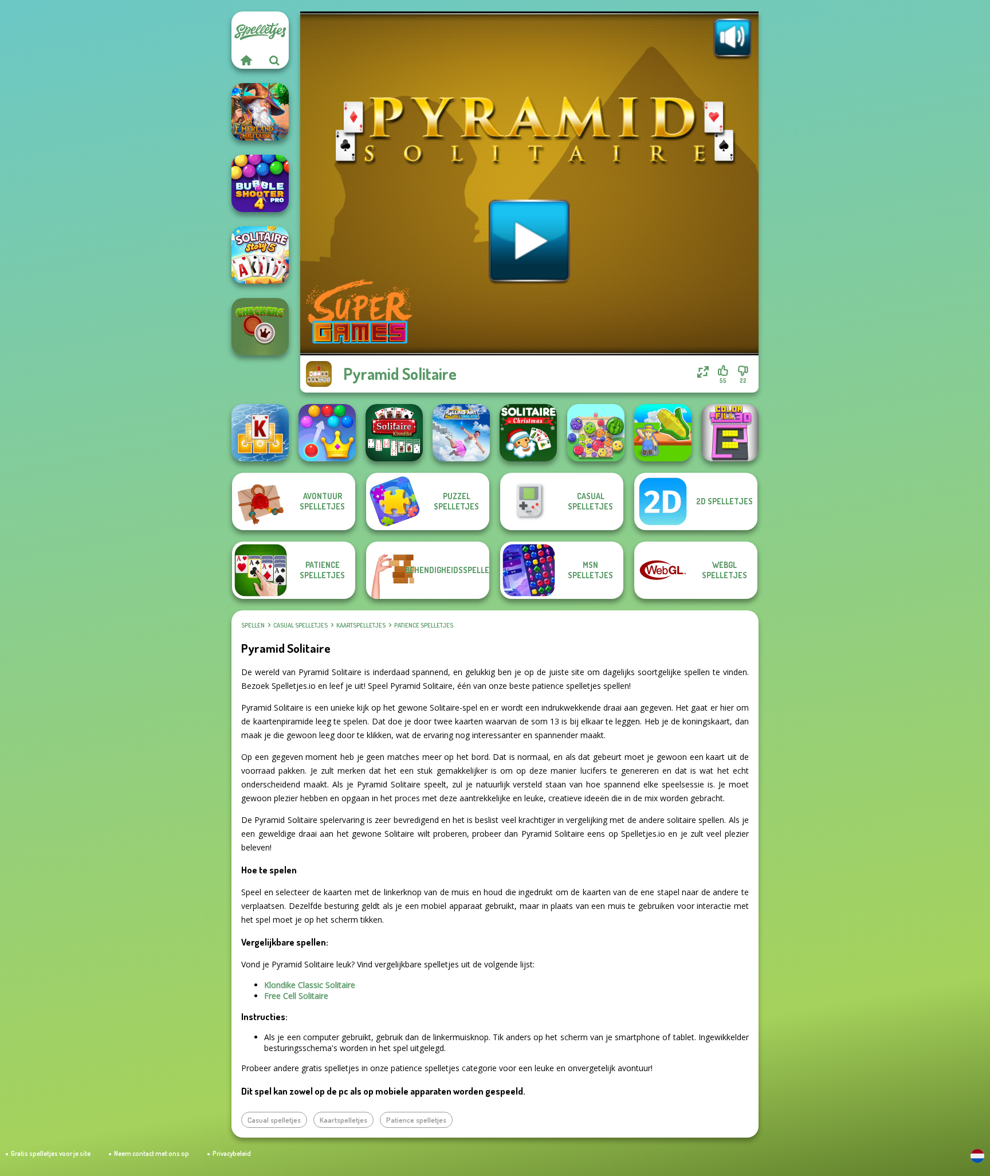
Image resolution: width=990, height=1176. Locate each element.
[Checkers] (260, 326)
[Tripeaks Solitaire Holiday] (260, 432)
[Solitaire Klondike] (394, 432)
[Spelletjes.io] (245, 60)
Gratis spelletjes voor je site (51, 1153)
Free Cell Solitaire (296, 995)
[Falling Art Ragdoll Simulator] (461, 432)
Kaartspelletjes (361, 625)
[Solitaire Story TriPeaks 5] (260, 255)
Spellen (253, 625)
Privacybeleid (232, 1153)
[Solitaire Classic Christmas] (528, 432)
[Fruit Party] (595, 432)
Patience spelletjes (423, 625)
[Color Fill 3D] (730, 432)
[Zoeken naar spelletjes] (274, 60)
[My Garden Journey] (663, 432)
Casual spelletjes (300, 625)
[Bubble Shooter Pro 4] (260, 183)
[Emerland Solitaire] (260, 111)
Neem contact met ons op (151, 1153)
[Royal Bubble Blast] (327, 432)
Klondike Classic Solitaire (309, 984)
